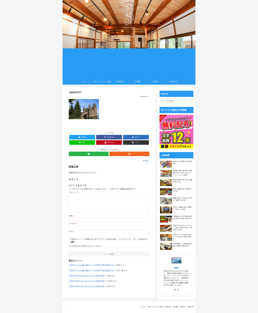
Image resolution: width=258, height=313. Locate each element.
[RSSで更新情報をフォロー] (129, 154)
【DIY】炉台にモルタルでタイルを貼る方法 (86, 276)
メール (72, 224)
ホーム (143, 307)
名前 (72, 216)
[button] (191, 101)
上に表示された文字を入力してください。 (86, 246)
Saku (176, 267)
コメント (73, 192)
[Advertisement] (129, 63)
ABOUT (183, 307)
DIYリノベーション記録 (155, 307)
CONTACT (191, 307)
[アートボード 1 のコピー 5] (176, 148)
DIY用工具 (168, 307)
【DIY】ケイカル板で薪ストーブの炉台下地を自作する (91, 265)
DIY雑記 (175, 307)
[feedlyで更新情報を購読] (89, 154)
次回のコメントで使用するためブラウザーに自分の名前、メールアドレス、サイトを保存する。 (110, 239)
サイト (71, 231)
